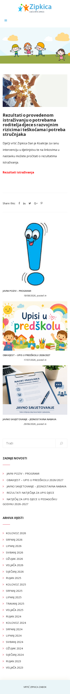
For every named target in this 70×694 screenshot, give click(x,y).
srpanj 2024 (14, 629)
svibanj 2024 (14, 642)
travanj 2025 (15, 603)
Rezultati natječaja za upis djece (30, 492)
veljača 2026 (14, 565)
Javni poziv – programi (17, 290)
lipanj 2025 (14, 597)
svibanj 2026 (14, 552)
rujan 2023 (13, 661)
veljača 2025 (14, 610)
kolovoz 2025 (16, 584)
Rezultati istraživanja (18, 172)
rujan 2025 (13, 578)
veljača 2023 (14, 667)
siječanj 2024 (15, 654)
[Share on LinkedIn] (24, 203)
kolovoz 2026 (16, 533)
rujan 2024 (13, 616)
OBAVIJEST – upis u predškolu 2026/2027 (26, 355)
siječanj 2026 (15, 571)
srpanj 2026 (14, 539)
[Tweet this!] (30, 203)
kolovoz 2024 (16, 622)
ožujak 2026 (14, 559)
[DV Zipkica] (35, 8)
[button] (6, 20)
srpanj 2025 (14, 590)
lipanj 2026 (14, 546)
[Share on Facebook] (19, 203)
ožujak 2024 (14, 648)
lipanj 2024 (14, 635)
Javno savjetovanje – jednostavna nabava (29, 419)
